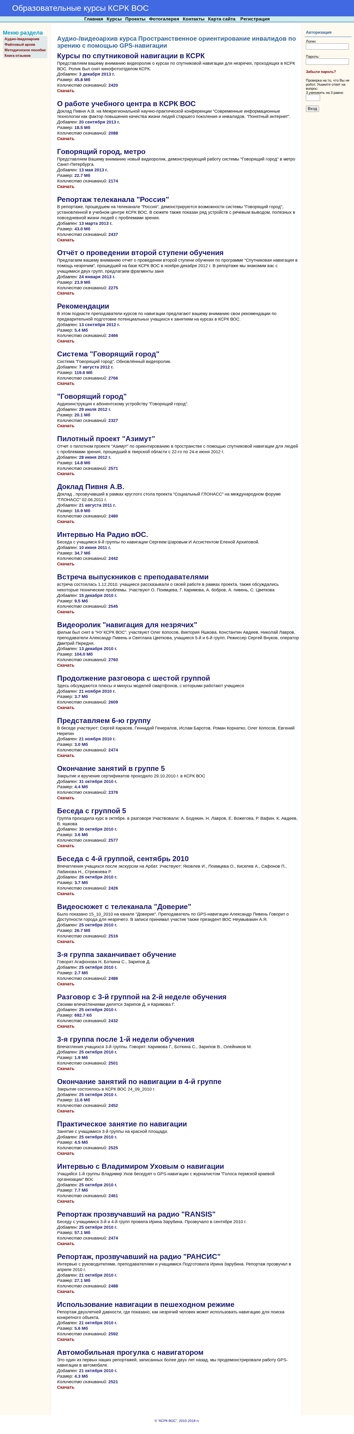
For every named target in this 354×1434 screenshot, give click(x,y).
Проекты (135, 18)
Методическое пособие (25, 50)
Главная (93, 18)
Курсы (114, 18)
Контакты (193, 18)
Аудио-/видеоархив (22, 39)
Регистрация (255, 18)
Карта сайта (222, 18)
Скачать (65, 90)
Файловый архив (20, 44)
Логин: (311, 41)
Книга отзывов (18, 55)
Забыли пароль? (321, 72)
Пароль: (312, 56)
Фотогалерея (164, 18)
